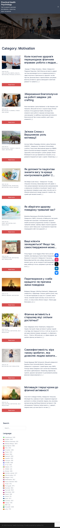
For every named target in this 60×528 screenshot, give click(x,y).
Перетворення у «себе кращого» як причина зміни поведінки (38, 281)
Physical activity (14, 74)
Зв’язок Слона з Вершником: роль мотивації (35, 134)
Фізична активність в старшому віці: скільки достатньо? (38, 317)
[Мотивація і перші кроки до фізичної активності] (11, 393)
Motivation (5, 74)
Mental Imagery (6, 295)
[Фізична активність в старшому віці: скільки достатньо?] (11, 320)
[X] (56, 264)
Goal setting (6, 73)
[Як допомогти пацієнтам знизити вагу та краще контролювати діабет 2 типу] (11, 175)
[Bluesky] (56, 273)
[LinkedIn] (56, 268)
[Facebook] (56, 255)
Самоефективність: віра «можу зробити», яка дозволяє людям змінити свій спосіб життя (39, 354)
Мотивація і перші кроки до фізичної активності (41, 389)
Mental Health (14, 73)
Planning (12, 110)
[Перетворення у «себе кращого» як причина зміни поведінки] (11, 284)
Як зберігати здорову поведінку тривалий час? (39, 208)
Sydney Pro (40, 525)
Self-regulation (7, 259)
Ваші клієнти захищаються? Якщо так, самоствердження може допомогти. (39, 246)
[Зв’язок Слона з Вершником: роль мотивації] (11, 137)
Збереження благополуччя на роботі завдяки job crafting (41, 97)
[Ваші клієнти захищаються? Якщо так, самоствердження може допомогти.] (11, 247)
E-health (17, 148)
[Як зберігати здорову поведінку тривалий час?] (11, 212)
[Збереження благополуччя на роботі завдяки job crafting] (11, 100)
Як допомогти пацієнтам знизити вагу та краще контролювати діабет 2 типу (39, 174)
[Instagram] (56, 260)
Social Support (14, 187)
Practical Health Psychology (8, 3)
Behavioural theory (8, 148)
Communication (6, 185)
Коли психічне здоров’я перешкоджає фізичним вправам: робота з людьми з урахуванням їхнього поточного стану (40, 62)
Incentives (15, 185)
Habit (3, 149)
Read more (11, 84)
